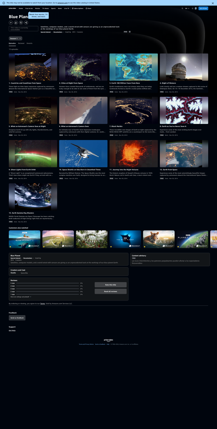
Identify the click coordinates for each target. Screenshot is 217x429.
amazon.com (63, 3)
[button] (21, 296)
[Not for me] (21, 23)
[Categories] (192, 8)
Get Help (12, 330)
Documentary (57, 32)
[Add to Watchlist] (11, 23)
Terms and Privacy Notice (86, 344)
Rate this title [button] (110, 285)
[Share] (26, 23)
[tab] (12, 43)
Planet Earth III (58, 239)
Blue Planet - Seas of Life (125, 239)
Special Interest (46, 32)
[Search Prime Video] (182, 8)
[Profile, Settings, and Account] (196, 8)
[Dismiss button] (213, 3)
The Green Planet (91, 239)
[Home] (12, 8)
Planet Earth (192, 239)
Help (108, 344)
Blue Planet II (24, 239)
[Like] (16, 23)
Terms (42, 303)
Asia (159, 239)
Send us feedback (100, 344)
